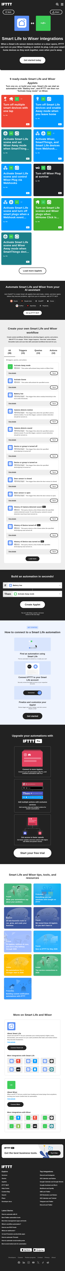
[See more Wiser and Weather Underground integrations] (31, 1126)
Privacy (47, 1257)
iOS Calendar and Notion (48, 1178)
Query (18, 509)
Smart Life (12, 38)
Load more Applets (32, 271)
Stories (4, 1178)
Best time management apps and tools (14, 1221)
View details (12, 373)
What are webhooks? (8, 1230)
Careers (20, 1257)
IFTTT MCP (5, 1185)
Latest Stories (7, 1211)
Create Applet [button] (32, 604)
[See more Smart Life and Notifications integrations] (31, 1069)
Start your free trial (32, 853)
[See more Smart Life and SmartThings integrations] (48, 1069)
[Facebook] (18, 1262)
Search (4, 1195)
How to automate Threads (10, 1237)
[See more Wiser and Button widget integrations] (31, 1117)
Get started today (32, 60)
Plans (3, 1198)
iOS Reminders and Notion (48, 1195)
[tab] (9, 352)
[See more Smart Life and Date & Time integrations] (48, 1061)
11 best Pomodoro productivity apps (13, 1234)
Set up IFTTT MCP (32, 313)
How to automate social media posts (13, 1240)
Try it (54, 373)
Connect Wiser (15, 1104)
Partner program (30, 1257)
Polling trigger (20, 396)
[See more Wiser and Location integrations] (15, 1117)
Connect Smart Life (17, 1047)
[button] (62, 4)
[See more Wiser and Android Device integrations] (15, 1126)
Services (4, 1175)
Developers (12, 1257)
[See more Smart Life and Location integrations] (31, 1061)
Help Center (5, 1188)
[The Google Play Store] (39, 1250)
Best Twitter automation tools (11, 1217)
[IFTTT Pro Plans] (44, 507)
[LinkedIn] (23, 1262)
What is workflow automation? (11, 1224)
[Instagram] (28, 1262)
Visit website (11, 1042)
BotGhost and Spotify (47, 1188)
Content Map (6, 1191)
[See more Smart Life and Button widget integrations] (15, 1061)
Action (18, 368)
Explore (5, 1172)
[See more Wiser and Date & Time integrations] (48, 1117)
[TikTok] (43, 1262)
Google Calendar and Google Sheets (51, 1182)
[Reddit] (47, 1262)
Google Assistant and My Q (48, 1185)
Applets (4, 1182)
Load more (32, 559)
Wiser (33, 38)
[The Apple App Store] (26, 1250)
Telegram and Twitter (46, 1201)
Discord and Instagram (47, 1175)
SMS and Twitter (45, 1191)
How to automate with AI (9, 1214)
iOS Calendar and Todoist (48, 1198)
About (54, 1257)
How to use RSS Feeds (9, 1227)
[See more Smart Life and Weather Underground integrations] (15, 1069)
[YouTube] (33, 1262)
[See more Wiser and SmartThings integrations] (48, 1126)
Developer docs (7, 1201)
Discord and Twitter (46, 1205)
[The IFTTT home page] (7, 4)
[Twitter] (38, 1262)
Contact (40, 1257)
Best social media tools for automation (14, 1244)
